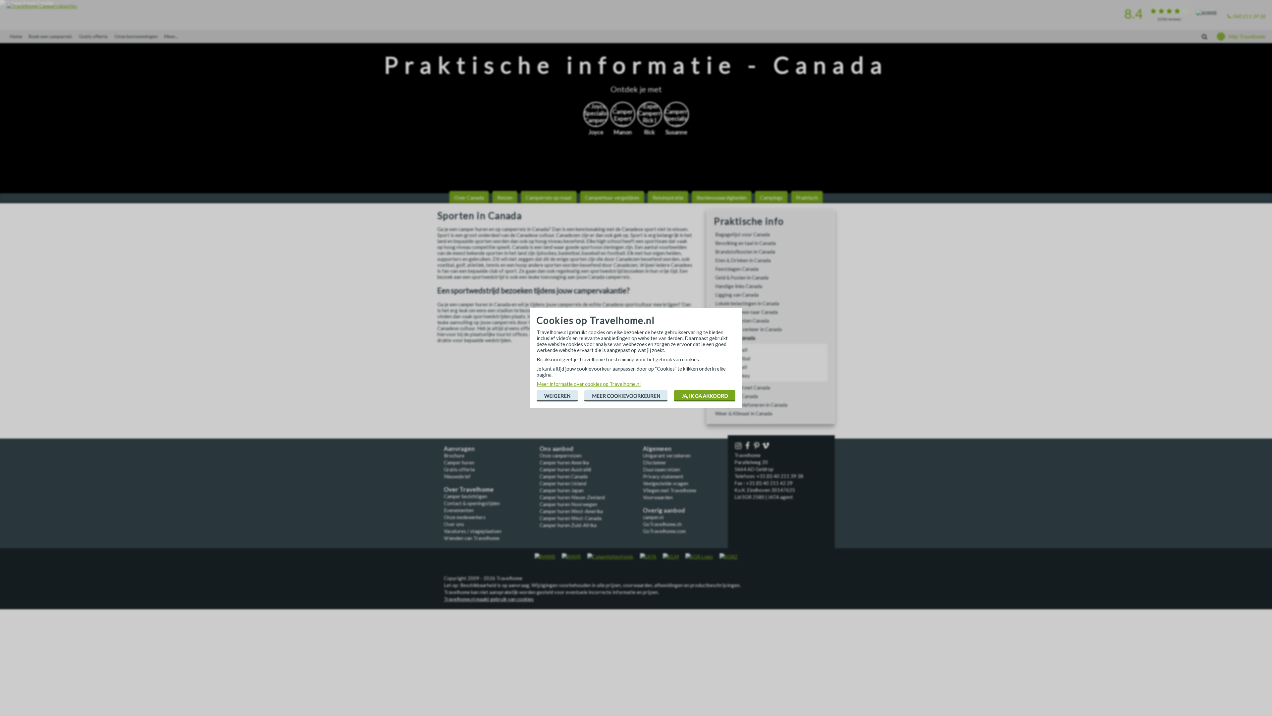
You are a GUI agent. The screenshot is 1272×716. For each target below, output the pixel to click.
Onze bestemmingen (136, 36)
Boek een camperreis (50, 36)
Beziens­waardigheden (722, 197)
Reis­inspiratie (668, 197)
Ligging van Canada (737, 295)
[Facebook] (748, 446)
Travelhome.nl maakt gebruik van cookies (489, 599)
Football (737, 367)
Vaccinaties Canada (736, 396)
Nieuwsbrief (457, 476)
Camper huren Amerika (564, 462)
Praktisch (807, 197)
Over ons (454, 524)
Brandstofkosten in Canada (745, 252)
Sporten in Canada (735, 338)
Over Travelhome (469, 489)
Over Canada (469, 197)
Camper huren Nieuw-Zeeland (572, 497)
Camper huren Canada (564, 476)
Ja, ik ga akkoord (705, 396)
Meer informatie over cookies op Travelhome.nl (589, 384)
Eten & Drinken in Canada (743, 260)
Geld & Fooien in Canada (741, 277)
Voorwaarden (658, 497)
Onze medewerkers (465, 517)
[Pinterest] (757, 446)
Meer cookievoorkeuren (626, 396)
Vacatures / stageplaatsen (473, 531)
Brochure (454, 455)
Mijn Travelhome (1246, 36)
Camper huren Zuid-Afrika (568, 525)
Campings (771, 197)
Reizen (504, 197)
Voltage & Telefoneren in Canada (751, 405)
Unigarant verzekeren (667, 455)
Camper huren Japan (562, 490)
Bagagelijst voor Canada (742, 234)
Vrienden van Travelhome (472, 538)
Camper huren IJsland (563, 483)
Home (16, 36)
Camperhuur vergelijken (612, 197)
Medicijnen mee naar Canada (746, 312)
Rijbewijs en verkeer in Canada (748, 329)
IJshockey (739, 376)
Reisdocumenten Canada (742, 321)
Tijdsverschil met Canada (742, 387)
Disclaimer (654, 462)
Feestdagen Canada (737, 269)
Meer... (171, 36)
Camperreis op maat (549, 197)
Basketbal (739, 358)
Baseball (737, 350)
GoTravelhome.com (664, 531)
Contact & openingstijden (472, 503)
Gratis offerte (93, 36)
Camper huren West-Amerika (571, 511)
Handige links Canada (738, 286)
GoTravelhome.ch (662, 524)
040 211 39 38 (1249, 16)
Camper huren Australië (565, 469)
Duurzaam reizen (661, 469)
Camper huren (459, 462)
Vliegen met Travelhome (669, 490)
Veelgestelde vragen (665, 483)
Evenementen (459, 510)
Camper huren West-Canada (571, 518)
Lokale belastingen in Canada (747, 303)
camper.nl (653, 517)
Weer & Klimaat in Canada (743, 413)
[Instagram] (739, 446)
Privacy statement (663, 476)
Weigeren (557, 396)
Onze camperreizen (561, 455)
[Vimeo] (766, 446)
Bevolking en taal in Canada (745, 243)
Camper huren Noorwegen (568, 504)
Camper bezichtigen (465, 496)
